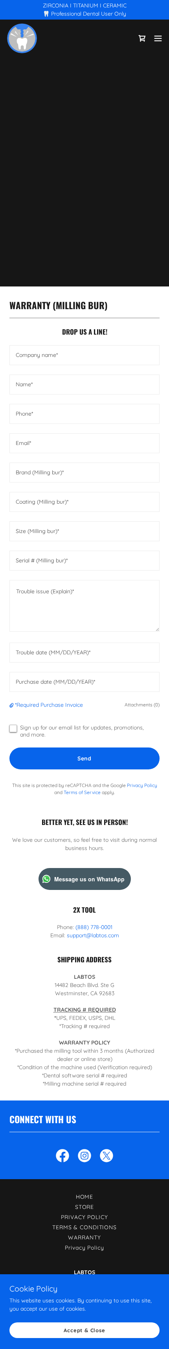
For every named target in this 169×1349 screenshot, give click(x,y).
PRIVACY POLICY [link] (84, 1217)
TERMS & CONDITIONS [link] (84, 1227)
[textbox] (84, 355)
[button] (158, 38)
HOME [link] (85, 1196)
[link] (22, 38)
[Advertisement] (84, 147)
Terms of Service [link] (82, 792)
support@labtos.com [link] (93, 935)
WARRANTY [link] (84, 1237)
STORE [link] (84, 1206)
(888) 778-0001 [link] (93, 927)
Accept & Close (84, 1330)
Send (84, 758)
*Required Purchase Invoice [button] (49, 704)
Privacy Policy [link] (142, 785)
